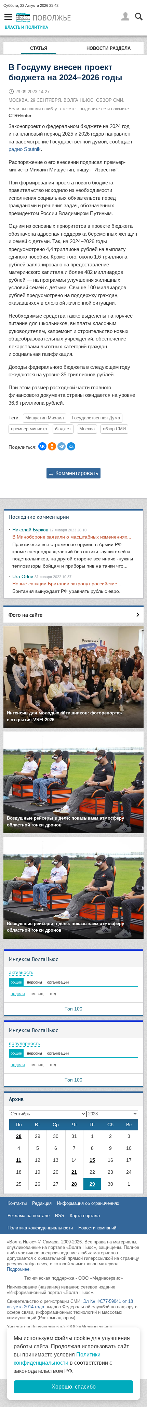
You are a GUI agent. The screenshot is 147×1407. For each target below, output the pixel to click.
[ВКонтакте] (42, 446)
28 (19, 1136)
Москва (87, 429)
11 (18, 1160)
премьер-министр (29, 429)
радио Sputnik (25, 149)
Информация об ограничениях (88, 1203)
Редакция (42, 1203)
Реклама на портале (29, 1215)
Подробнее (18, 1269)
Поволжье (51, 18)
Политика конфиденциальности (40, 1227)
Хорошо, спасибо (74, 1387)
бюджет (63, 429)
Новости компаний (97, 1227)
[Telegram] (61, 446)
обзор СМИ (114, 429)
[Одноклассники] (52, 446)
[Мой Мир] (71, 446)
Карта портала (85, 1215)
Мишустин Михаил (44, 418)
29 (92, 1184)
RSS (59, 1215)
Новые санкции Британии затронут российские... (66, 583)
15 (92, 1160)
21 (74, 1172)
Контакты (17, 1203)
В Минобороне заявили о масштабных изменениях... (71, 537)
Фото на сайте (25, 614)
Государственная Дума (96, 418)
